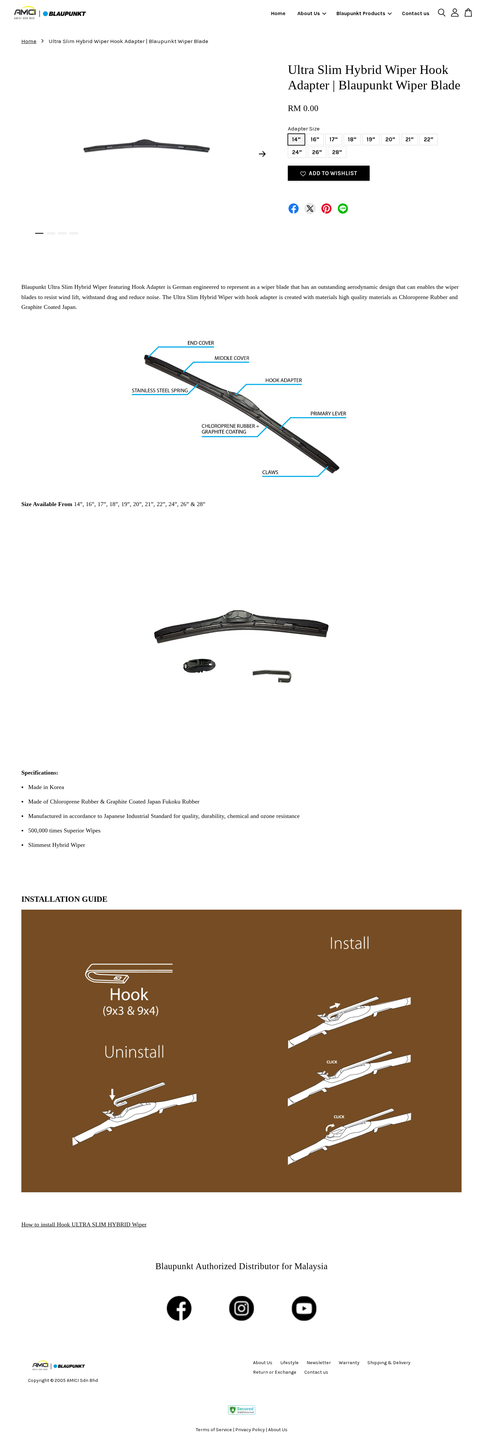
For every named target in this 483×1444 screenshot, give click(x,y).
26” (317, 152)
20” (390, 139)
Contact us (415, 13)
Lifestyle (289, 1362)
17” (334, 139)
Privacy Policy (250, 1429)
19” (371, 139)
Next (262, 154)
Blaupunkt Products (360, 13)
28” (337, 152)
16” (315, 139)
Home (278, 13)
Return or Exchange (274, 1372)
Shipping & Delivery (388, 1362)
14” (296, 139)
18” (352, 139)
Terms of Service (214, 1429)
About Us (308, 13)
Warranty (349, 1362)
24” (297, 152)
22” (428, 139)
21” (409, 139)
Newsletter (319, 1362)
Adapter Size (304, 128)
